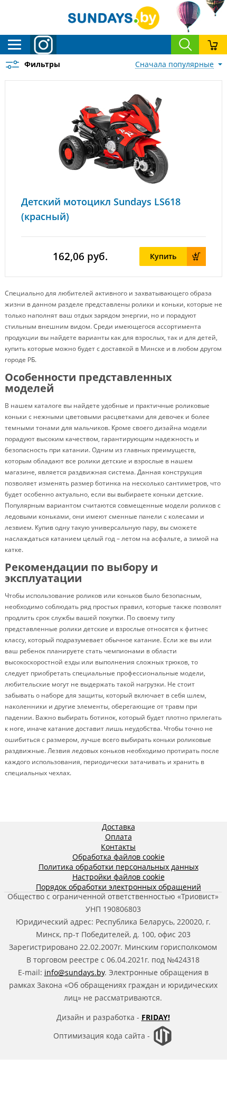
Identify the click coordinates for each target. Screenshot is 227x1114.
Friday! (155, 1017)
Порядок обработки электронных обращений (118, 887)
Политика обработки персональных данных (118, 867)
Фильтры (42, 64)
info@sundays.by (74, 972)
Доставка (118, 827)
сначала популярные (174, 64)
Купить (163, 256)
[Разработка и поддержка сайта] (162, 1044)
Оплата (118, 837)
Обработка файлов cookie (118, 857)
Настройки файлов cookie (118, 877)
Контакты (118, 847)
